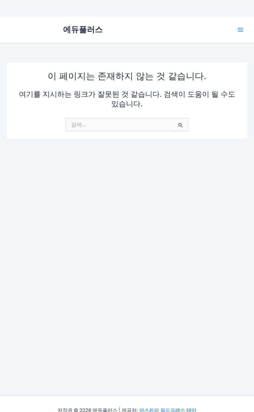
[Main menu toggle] (240, 30)
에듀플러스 (83, 29)
